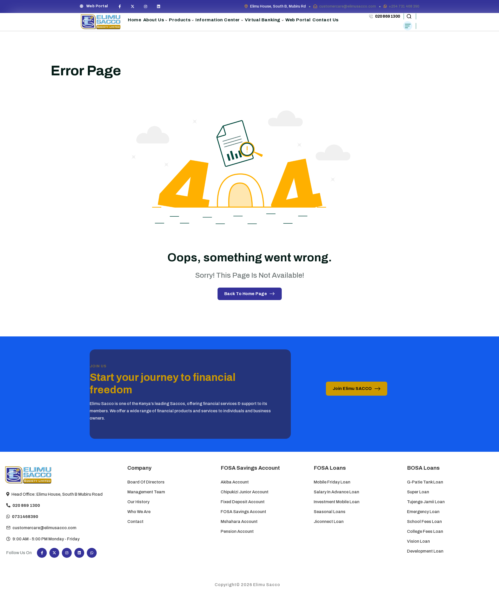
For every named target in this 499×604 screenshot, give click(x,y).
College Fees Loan (425, 531)
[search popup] (409, 16)
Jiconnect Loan (329, 521)
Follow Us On (19, 552)
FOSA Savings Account (243, 511)
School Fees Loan (424, 521)
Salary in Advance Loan (336, 492)
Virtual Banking (262, 19)
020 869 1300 (387, 16)
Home (134, 19)
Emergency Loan (423, 511)
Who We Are (138, 511)
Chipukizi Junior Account (244, 492)
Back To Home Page (245, 293)
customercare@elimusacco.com (347, 6)
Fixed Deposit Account (243, 502)
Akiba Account (235, 482)
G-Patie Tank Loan (425, 482)
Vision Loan (418, 541)
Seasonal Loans (329, 511)
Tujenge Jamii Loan (426, 502)
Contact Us (325, 19)
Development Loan (425, 551)
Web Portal (97, 6)
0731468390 (25, 516)
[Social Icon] (119, 6)
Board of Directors (146, 482)
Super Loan (418, 492)
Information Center (217, 19)
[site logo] (101, 22)
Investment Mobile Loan (336, 502)
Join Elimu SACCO (352, 388)
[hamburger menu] (407, 25)
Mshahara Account (239, 521)
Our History (138, 502)
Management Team (146, 492)
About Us (153, 19)
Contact (135, 521)
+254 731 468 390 (404, 6)
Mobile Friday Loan (332, 482)
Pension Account (237, 531)
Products (180, 19)
